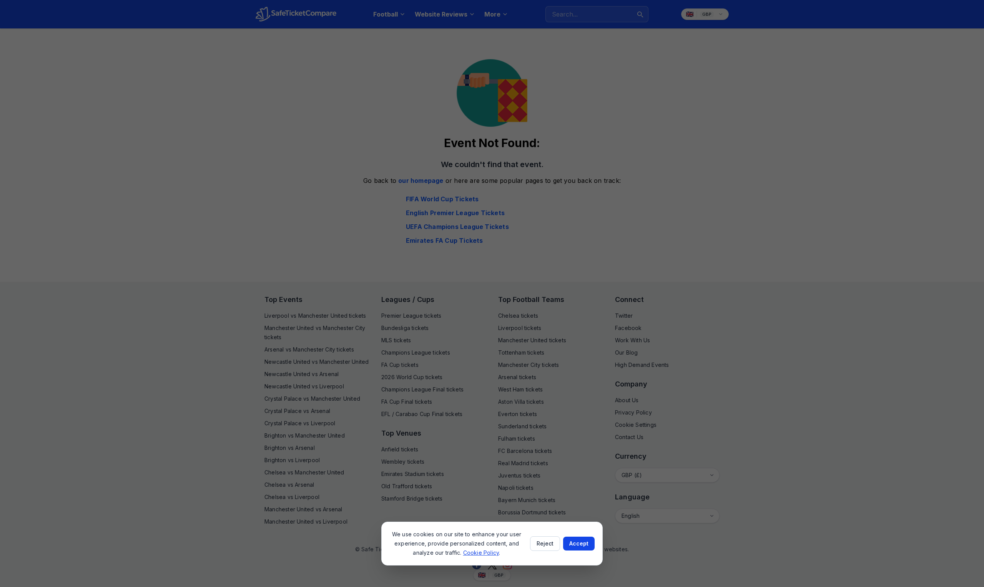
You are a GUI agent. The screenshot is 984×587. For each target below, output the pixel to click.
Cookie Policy (481, 552)
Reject (545, 543)
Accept (578, 543)
